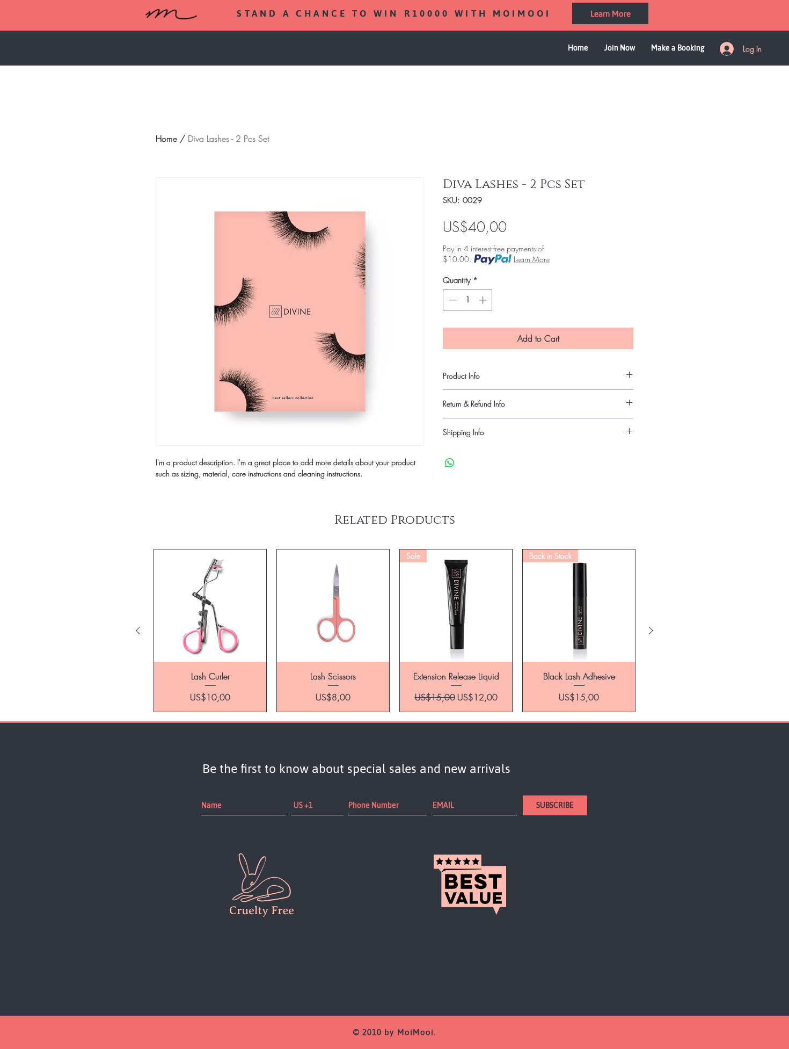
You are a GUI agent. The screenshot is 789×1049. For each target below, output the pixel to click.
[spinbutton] (468, 300)
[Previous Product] (138, 630)
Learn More (532, 259)
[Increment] (484, 300)
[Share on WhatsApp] (449, 463)
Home (166, 138)
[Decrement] (451, 300)
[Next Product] (651, 630)
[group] (395, 630)
